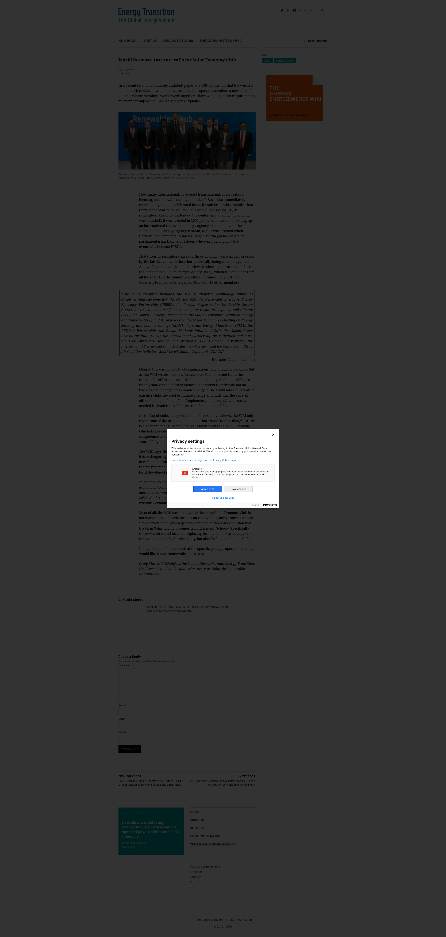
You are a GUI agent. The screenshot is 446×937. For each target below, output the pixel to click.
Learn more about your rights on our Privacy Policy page (203, 460)
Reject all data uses (223, 497)
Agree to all (207, 488)
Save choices (238, 488)
